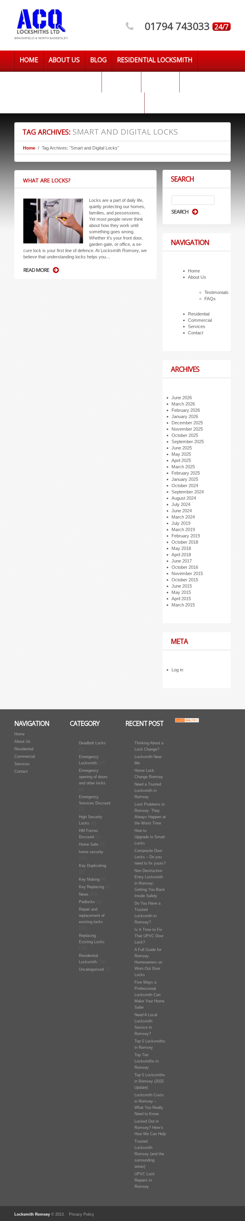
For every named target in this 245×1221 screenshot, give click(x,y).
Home (29, 60)
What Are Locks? (47, 180)
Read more (36, 270)
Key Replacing (91, 887)
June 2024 (182, 510)
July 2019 (181, 523)
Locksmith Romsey (32, 1214)
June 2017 (182, 560)
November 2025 (187, 429)
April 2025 (181, 460)
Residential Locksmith (154, 60)
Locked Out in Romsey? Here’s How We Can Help (150, 1127)
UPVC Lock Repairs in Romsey (144, 1180)
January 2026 (185, 416)
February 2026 (186, 410)
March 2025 (183, 466)
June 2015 (182, 586)
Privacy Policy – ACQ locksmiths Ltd (79, 101)
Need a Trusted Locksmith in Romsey (147, 790)
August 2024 (184, 498)
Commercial (200, 320)
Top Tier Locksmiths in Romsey (146, 1061)
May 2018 (181, 548)
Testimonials (216, 292)
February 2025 (186, 472)
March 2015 (183, 604)
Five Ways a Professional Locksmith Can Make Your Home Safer (149, 995)
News (83, 894)
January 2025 (185, 479)
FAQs (210, 298)
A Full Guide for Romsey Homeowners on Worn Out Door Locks (148, 962)
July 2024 (181, 504)
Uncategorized (91, 969)
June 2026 (182, 397)
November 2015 (187, 573)
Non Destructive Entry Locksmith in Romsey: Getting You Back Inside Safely (149, 883)
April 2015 (181, 598)
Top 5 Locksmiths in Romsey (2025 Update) (149, 1081)
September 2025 (188, 441)
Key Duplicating (92, 865)
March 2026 (183, 403)
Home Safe (88, 844)
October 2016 (185, 567)
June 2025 (182, 447)
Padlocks (87, 902)
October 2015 (185, 579)
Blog (98, 60)
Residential (198, 313)
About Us (64, 60)
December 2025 (187, 422)
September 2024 (188, 491)
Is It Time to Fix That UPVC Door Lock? (148, 935)
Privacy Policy (81, 1214)
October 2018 (185, 542)
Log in (177, 669)
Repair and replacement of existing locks (92, 915)
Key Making (89, 879)
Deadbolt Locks (92, 743)
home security (91, 852)
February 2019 (186, 535)
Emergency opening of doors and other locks (93, 776)
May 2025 (181, 454)
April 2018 (181, 554)
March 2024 (183, 516)
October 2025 (185, 435)
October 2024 (185, 485)
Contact (121, 81)
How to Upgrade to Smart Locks (149, 836)
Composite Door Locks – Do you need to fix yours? (150, 856)
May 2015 (181, 592)
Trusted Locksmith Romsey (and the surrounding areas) (149, 1154)
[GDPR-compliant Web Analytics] (187, 719)
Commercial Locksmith (58, 81)
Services (160, 81)
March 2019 (183, 529)
